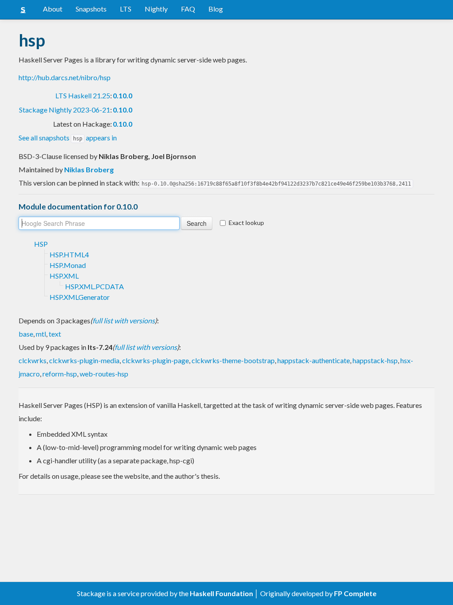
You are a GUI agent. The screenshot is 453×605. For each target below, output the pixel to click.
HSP (41, 244)
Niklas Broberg (89, 169)
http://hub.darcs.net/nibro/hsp (65, 77)
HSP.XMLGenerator (80, 297)
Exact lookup (246, 222)
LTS (125, 8)
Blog (215, 8)
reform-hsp (59, 373)
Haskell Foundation (221, 593)
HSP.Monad (68, 265)
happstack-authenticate (313, 360)
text (55, 334)
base (26, 334)
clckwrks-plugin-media (84, 360)
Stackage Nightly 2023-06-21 (64, 109)
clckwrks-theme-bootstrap (233, 360)
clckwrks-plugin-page (155, 360)
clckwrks (32, 360)
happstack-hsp (375, 360)
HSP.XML (64, 275)
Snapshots (91, 8)
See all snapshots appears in (68, 137)
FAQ (188, 8)
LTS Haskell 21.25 (82, 95)
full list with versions (123, 320)
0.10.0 (122, 95)
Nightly (156, 8)
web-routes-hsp (104, 373)
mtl (41, 334)
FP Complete (355, 593)
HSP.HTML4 (69, 254)
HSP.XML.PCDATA (94, 286)
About (52, 8)
